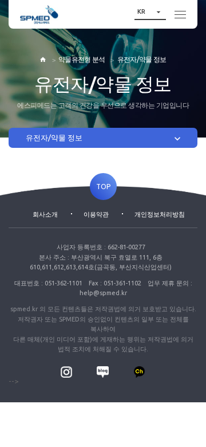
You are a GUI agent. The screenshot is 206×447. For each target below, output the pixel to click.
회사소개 (45, 214)
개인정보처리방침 (159, 214)
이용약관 (96, 214)
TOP (103, 186)
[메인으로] (39, 14)
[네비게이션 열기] (180, 14)
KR (150, 12)
